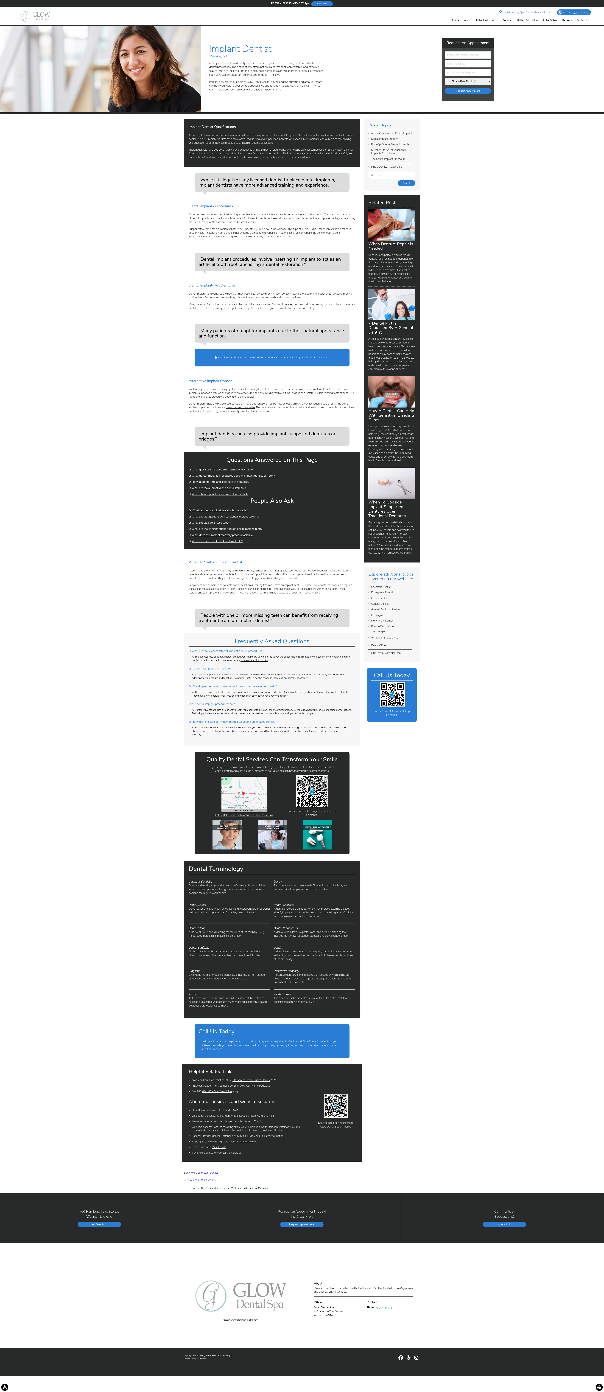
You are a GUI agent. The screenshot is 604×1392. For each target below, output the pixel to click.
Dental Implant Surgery (384, 138)
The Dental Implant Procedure (388, 158)
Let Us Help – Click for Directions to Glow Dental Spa (244, 815)
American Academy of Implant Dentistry (231, 570)
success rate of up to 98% (254, 660)
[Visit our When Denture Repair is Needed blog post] (391, 239)
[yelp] (408, 1358)
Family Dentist (379, 598)
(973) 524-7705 (308, 85)
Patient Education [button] (527, 20)
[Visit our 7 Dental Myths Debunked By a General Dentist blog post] (391, 319)
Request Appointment (302, 1224)
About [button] (467, 20)
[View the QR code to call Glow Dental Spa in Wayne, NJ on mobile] (392, 706)
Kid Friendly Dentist (382, 620)
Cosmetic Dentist (381, 586)
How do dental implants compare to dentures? (220, 481)
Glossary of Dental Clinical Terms (251, 1080)
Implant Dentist (209, 1172)
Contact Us (504, 1224)
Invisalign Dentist (380, 615)
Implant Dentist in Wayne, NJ (312, 357)
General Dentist (380, 603)
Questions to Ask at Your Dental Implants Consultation (389, 152)
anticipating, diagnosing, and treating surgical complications (292, 149)
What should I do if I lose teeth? (211, 522)
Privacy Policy (190, 1359)
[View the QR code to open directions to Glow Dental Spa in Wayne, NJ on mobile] (336, 1116)
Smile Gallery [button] (550, 20)
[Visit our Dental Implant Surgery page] (317, 848)
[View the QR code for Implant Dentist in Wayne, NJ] (312, 806)
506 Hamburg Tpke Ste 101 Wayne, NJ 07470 (528, 12)
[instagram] (416, 1358)
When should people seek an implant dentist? (220, 494)
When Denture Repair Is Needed (390, 246)
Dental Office (378, 645)
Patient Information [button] (487, 20)
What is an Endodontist (384, 637)
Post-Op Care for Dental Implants (390, 144)
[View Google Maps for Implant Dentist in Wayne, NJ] (244, 811)
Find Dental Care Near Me (386, 652)
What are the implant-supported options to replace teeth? (227, 528)
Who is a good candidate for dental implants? (220, 510)
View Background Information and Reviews (232, 1141)
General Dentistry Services (386, 609)
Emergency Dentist (382, 592)
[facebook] (401, 1358)
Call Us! (575, 12)
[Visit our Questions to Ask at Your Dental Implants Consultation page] (272, 848)
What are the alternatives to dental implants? (219, 487)
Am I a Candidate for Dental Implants (392, 133)
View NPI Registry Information (266, 1135)
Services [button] (508, 20)
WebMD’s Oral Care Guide (217, 1091)
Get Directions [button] (99, 1224)
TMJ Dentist (378, 631)
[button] (4, 1387)
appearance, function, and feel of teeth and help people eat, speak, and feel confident (270, 592)
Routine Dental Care (382, 626)
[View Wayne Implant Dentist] (100, 111)
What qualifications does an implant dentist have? (222, 469)
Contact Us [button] (583, 20)
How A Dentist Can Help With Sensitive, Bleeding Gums (391, 415)
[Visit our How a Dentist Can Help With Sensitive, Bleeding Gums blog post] (391, 406)
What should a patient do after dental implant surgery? (225, 516)
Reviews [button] (567, 20)
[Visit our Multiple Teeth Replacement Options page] (227, 848)
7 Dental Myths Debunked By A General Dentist (390, 327)
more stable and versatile (240, 407)
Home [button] (455, 20)
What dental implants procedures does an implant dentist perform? (233, 475)
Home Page (258, 1085)
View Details (219, 1147)
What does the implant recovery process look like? (223, 535)
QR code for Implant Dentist (199, 1179)
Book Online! (322, 4)
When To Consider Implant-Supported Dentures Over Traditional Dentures (387, 509)
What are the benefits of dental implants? (217, 541)
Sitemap (202, 1359)
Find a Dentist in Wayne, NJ (386, 166)
